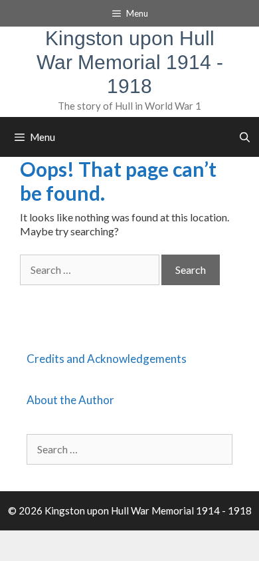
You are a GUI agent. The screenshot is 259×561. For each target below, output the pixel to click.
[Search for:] (90, 269)
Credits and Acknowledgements (107, 359)
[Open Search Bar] (244, 137)
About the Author (70, 400)
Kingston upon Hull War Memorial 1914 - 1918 (130, 62)
